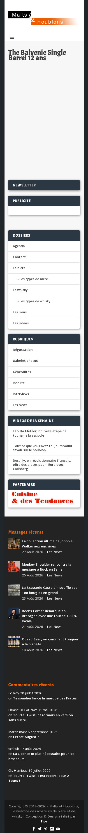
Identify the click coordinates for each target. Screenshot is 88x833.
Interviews (21, 394)
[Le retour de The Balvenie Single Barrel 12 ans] (44, 85)
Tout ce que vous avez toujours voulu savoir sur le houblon (42, 448)
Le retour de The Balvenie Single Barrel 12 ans (43, 116)
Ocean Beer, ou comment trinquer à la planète (50, 641)
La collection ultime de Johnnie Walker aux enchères (47, 543)
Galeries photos (25, 360)
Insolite (19, 383)
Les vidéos (21, 323)
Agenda (19, 246)
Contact (19, 257)
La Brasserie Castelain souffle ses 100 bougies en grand (49, 590)
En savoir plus (58, 162)
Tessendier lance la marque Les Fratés (45, 698)
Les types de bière (34, 279)
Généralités (22, 372)
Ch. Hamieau (26, 126)
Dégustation (23, 349)
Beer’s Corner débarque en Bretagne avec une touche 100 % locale (49, 616)
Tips (44, 821)
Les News (60, 126)
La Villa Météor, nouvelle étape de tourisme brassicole (39, 433)
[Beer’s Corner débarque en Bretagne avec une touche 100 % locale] (14, 613)
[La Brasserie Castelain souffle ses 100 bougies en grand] (14, 590)
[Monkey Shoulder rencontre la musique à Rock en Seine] (14, 566)
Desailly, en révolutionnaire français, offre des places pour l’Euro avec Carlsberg (42, 465)
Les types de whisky (35, 301)
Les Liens (20, 312)
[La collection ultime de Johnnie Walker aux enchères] (14, 543)
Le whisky (20, 290)
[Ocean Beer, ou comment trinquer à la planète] (14, 641)
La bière (19, 268)
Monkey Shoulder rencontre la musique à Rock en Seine (46, 567)
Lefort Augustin (26, 736)
